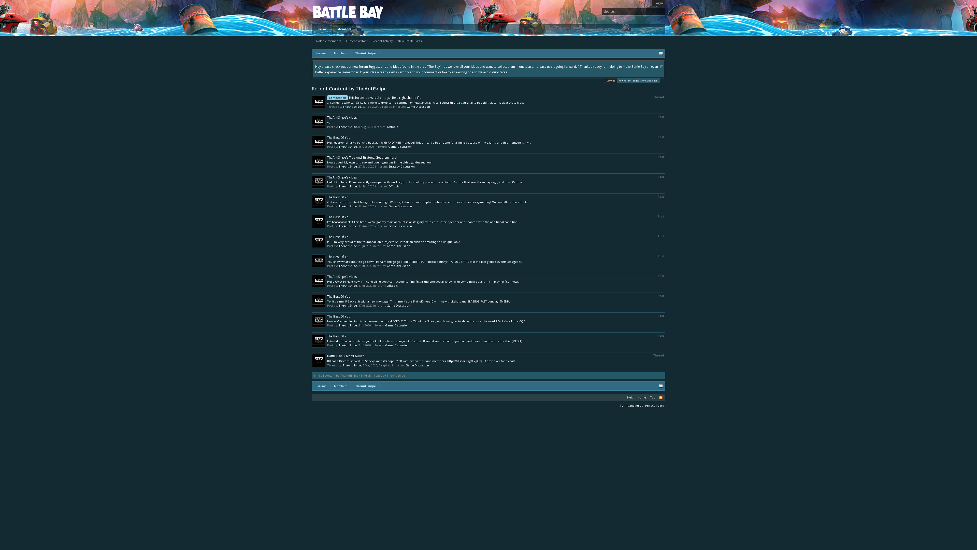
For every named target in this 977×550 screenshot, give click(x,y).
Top (652, 397)
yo (329, 122)
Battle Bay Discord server (345, 356)
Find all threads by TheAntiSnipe (383, 375)
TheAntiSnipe (352, 106)
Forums (322, 29)
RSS (661, 397)
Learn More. (533, 66)
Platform (332, 12)
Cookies (611, 80)
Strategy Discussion (402, 166)
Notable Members (328, 41)
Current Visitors (356, 41)
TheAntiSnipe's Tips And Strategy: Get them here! (362, 157)
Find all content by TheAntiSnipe (336, 375)
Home (642, 397)
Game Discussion (418, 106)
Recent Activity (382, 41)
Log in (659, 3)
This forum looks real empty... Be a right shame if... (375, 97)
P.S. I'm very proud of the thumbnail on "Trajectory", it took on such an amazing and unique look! (393, 242)
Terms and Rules (631, 405)
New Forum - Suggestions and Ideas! (638, 80)
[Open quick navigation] (661, 53)
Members (344, 29)
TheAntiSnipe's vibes (342, 117)
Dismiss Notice (387, 66)
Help (630, 397)
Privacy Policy (654, 405)
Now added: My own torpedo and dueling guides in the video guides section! (379, 162)
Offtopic (392, 127)
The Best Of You (338, 137)
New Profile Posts (410, 41)
